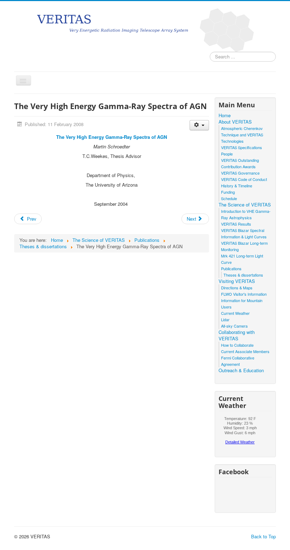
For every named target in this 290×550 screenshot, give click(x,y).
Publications (231, 268)
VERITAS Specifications (241, 147)
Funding (228, 192)
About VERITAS (235, 122)
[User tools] (199, 125)
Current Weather (235, 313)
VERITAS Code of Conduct (244, 179)
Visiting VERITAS (237, 281)
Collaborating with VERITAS (237, 335)
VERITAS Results (236, 224)
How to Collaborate (237, 345)
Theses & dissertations (243, 275)
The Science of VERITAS (245, 205)
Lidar (225, 319)
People (227, 154)
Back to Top (263, 536)
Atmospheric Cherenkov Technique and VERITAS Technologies (242, 134)
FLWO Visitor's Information (244, 294)
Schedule (229, 198)
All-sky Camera (234, 326)
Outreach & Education (241, 370)
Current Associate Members (245, 351)
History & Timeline (236, 185)
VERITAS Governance (240, 173)
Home (225, 115)
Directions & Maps (237, 287)
